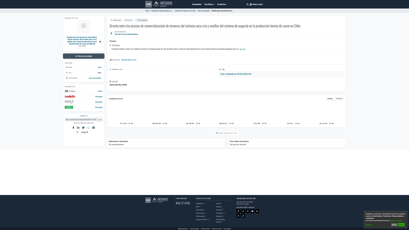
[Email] (94, 127)
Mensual (330, 99)
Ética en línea (199, 210)
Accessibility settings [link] (194, 228)
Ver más (242, 49)
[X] (243, 211)
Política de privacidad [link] (205, 228)
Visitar (100, 91)
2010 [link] (99, 67)
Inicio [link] (147, 10)
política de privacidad (396, 220)
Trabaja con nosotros (202, 219)
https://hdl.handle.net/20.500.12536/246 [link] (235, 74)
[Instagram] (248, 211)
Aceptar (401, 225)
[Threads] (238, 216)
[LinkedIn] (78, 127)
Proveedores (219, 213)
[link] (84, 41)
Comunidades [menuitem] (197, 4)
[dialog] (385, 219)
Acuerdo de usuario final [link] (216, 228)
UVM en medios (200, 216)
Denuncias (219, 207)
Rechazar (394, 225)
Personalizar (369, 225)
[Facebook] (73, 127)
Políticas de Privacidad (242, 204)
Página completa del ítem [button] (228, 133)
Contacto (218, 203)
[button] (158, 4)
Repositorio (219, 216)
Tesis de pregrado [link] (204, 10)
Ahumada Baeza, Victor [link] (128, 59)
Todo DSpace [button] (208, 4)
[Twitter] (83, 127)
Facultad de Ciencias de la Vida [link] (185, 10)
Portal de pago (200, 213)
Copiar (100, 119)
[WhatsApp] (88, 127)
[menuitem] (209, 4)
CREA (197, 207)
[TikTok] (243, 216)
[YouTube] (252, 211)
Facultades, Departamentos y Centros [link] (162, 10)
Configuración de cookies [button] (183, 228)
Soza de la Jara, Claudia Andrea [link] (126, 34)
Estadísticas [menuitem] (221, 4)
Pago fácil (219, 210)
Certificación (199, 203)
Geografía (339, 99)
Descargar (99, 96)
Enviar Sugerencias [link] (227, 228)
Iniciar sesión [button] (258, 4)
